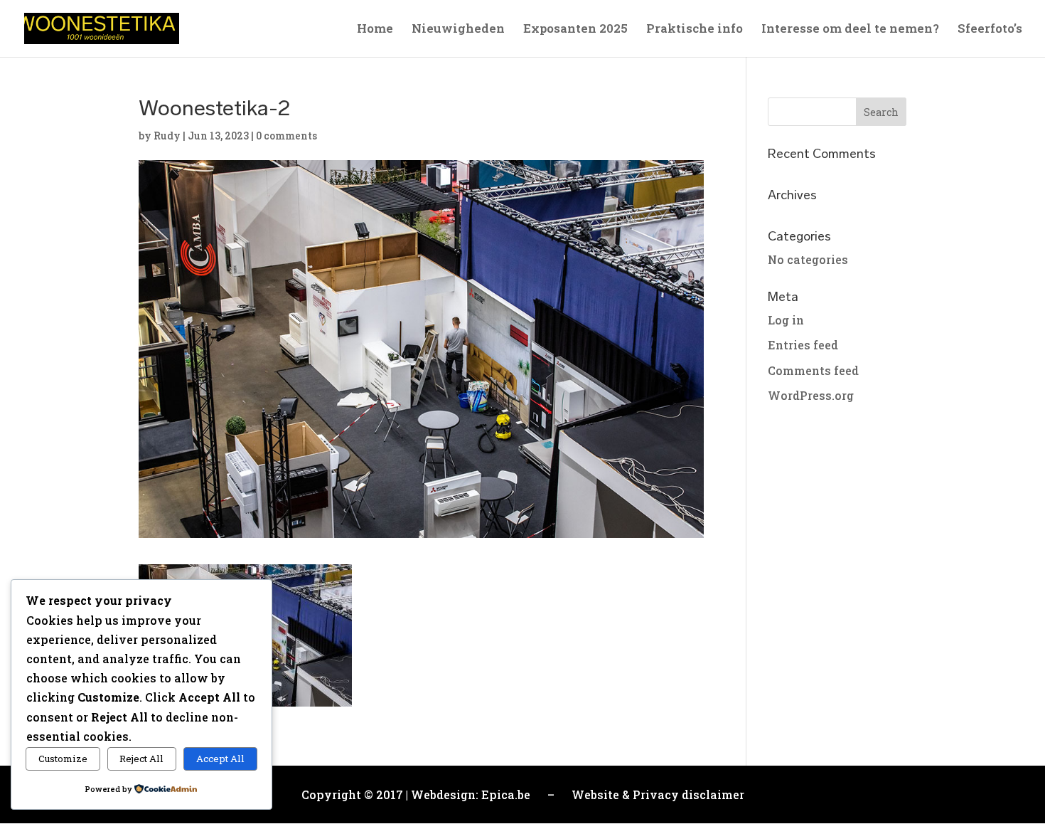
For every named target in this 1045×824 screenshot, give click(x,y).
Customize (62, 758)
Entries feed (803, 344)
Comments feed (813, 370)
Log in (786, 319)
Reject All (141, 758)
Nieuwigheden (458, 29)
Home (375, 29)
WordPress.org (811, 395)
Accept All (220, 758)
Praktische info (694, 29)
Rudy (167, 135)
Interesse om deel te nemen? (850, 29)
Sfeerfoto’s (990, 29)
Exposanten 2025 (575, 29)
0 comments (286, 135)
